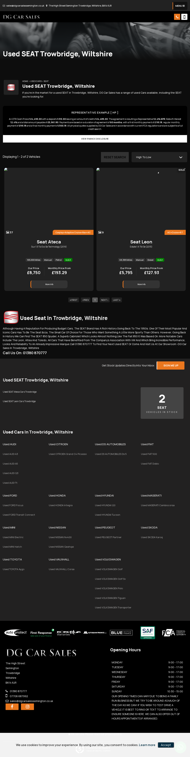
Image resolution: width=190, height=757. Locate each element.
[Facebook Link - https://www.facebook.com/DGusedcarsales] (12, 706)
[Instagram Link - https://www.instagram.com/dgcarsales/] (27, 706)
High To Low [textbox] (143, 157)
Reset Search (115, 157)
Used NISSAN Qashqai (61, 546)
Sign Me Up (170, 365)
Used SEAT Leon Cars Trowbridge (19, 401)
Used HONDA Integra (61, 505)
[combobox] (159, 157)
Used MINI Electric (13, 537)
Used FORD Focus (13, 505)
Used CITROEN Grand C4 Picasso (68, 454)
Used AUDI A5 (10, 463)
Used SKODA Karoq (152, 537)
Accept (166, 745)
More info (49, 284)
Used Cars (36, 81)
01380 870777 (18, 691)
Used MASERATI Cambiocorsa (158, 505)
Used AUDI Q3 (10, 473)
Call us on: (25, 352)
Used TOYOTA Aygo (13, 569)
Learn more (147, 745)
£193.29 (59, 271)
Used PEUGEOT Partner (108, 537)
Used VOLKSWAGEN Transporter (113, 607)
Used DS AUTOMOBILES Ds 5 (111, 454)
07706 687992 (18, 696)
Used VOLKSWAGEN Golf (108, 569)
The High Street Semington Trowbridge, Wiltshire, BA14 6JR (80, 5)
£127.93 (151, 271)
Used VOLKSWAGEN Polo (109, 588)
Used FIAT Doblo (150, 463)
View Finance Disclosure (95, 139)
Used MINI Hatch (12, 546)
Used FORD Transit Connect (19, 514)
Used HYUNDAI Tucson (107, 514)
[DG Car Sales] (21, 16)
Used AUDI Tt (10, 482)
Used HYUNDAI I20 (105, 505)
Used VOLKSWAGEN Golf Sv (110, 578)
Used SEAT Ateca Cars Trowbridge (20, 391)
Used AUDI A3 (10, 454)
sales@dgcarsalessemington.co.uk (25, 5)
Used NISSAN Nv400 (60, 537)
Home (25, 81)
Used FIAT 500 (149, 454)
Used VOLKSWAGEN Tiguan (110, 598)
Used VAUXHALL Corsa (61, 569)
